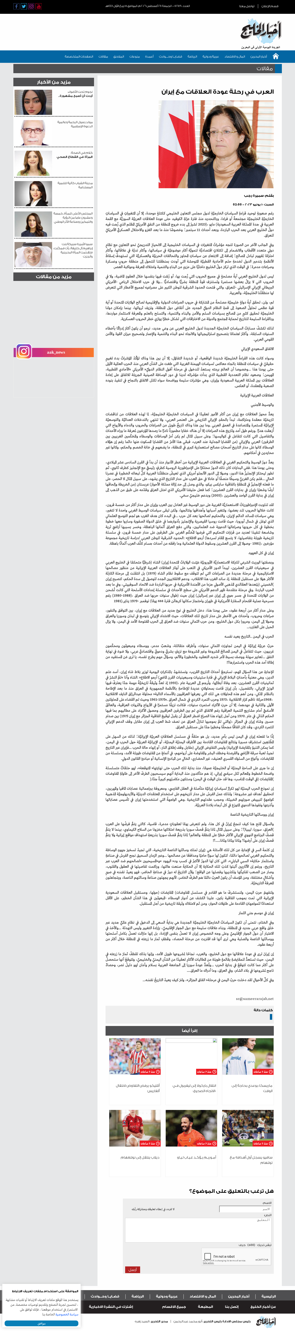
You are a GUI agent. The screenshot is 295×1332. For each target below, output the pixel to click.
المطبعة (205, 1307)
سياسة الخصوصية (67, 1314)
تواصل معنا (246, 6)
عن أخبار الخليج (263, 1307)
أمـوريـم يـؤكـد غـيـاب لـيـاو (196, 1157)
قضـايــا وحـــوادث (170, 56)
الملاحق (118, 56)
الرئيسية (269, 1296)
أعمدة (149, 56)
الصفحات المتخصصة (79, 56)
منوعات (135, 56)
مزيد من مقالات (53, 276)
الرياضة (192, 56)
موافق (42, 1323)
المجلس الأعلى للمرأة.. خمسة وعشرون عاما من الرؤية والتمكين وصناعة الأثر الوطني (73, 217)
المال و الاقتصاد (234, 56)
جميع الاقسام (174, 1307)
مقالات (103, 56)
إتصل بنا (232, 1307)
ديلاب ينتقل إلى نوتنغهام (140, 1157)
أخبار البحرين (259, 56)
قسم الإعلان (270, 6)
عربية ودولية (211, 56)
